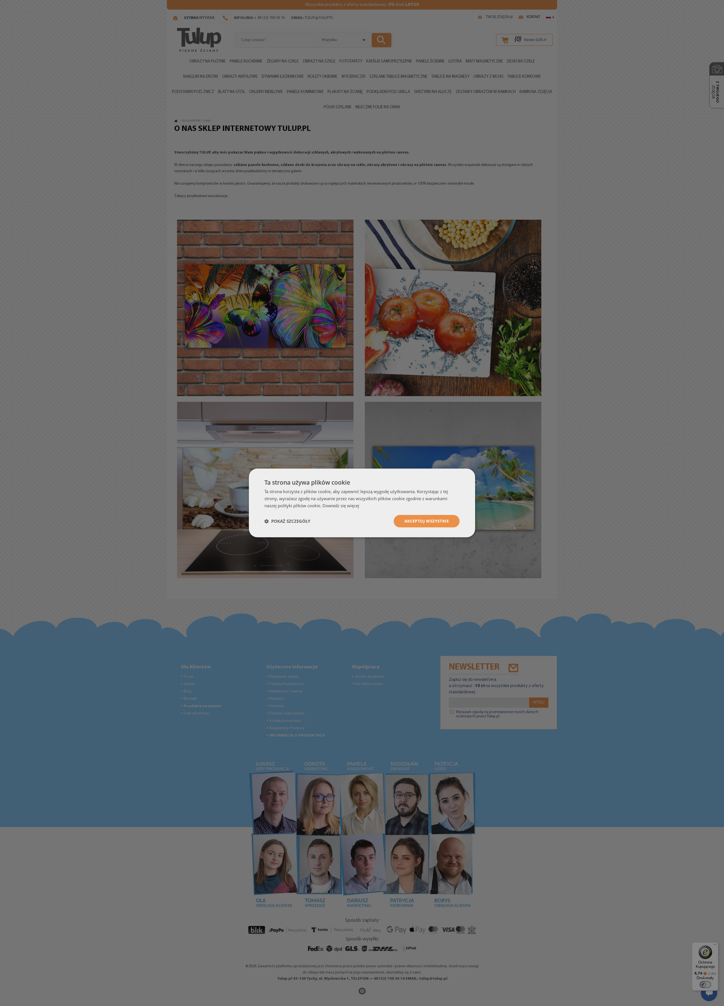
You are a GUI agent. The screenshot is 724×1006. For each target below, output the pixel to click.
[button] (287, 521)
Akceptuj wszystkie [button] (426, 521)
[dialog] (362, 503)
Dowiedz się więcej (340, 505)
